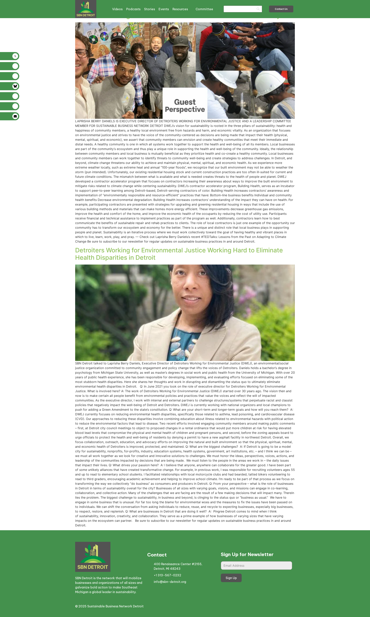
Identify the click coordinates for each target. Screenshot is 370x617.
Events (164, 9)
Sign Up (231, 578)
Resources (180, 9)
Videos (117, 9)
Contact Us (281, 9)
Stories (149, 9)
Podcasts (133, 9)
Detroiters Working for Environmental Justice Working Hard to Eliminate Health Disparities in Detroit (179, 253)
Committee (204, 9)
